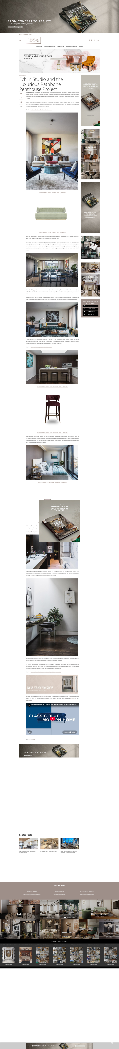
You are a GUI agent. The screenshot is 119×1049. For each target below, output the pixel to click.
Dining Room (61, 46)
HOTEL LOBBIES (59, 891)
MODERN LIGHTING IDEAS (87, 891)
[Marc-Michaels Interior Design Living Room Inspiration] (28, 843)
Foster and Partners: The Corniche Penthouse (41, 109)
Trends (81, 46)
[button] (117, 955)
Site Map (24, 34)
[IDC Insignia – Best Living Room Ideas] (49, 843)
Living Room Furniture (49, 46)
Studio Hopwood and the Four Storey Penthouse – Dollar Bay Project (69, 852)
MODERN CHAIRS (32, 891)
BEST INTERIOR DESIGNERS (87, 894)
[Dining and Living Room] (35, 40)
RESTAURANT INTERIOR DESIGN (31, 894)
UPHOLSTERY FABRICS (59, 894)
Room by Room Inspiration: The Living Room (41, 347)
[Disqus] (49, 777)
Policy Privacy (29, 34)
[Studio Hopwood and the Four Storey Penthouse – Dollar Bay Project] (70, 843)
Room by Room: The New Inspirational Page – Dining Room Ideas (46, 672)
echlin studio (32, 739)
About (20, 34)
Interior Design (22, 75)
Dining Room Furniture (71, 46)
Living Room (39, 46)
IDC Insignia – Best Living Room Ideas (48, 851)
